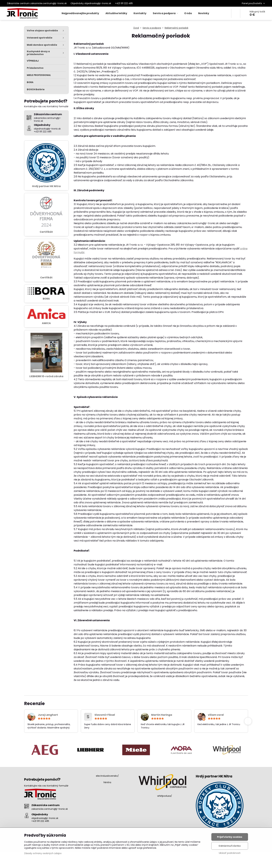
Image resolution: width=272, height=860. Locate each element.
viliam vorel (216, 715)
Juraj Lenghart (48, 715)
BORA (46, 299)
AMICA (46, 323)
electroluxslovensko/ (107, 775)
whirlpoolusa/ (164, 795)
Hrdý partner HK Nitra (46, 186)
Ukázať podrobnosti (229, 853)
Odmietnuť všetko (229, 845)
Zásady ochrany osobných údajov (43, 853)
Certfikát (46, 277)
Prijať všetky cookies (229, 837)
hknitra (107, 782)
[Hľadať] (235, 13)
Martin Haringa (161, 715)
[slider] (44, 718)
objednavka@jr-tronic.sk (44, 818)
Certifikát (46, 232)
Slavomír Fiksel (104, 715)
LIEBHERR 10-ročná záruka (46, 376)
